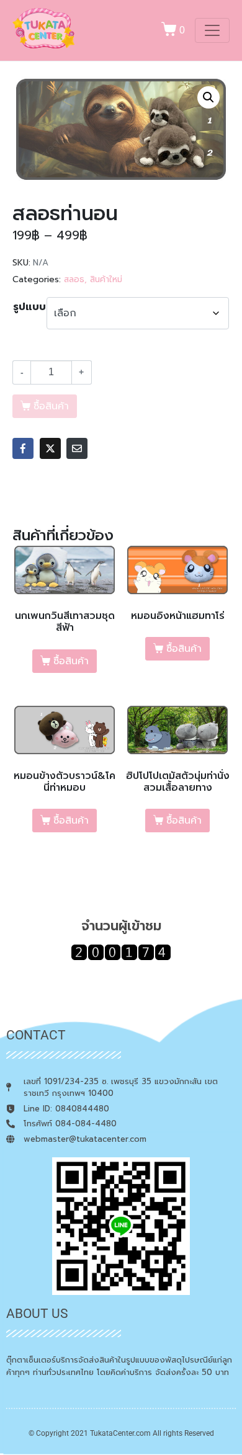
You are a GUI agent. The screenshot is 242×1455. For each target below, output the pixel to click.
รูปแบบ (29, 307)
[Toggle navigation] (212, 30)
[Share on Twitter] (50, 448)
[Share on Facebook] (23, 448)
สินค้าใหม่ (106, 279)
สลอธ (74, 279)
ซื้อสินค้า (71, 661)
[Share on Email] (76, 448)
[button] (208, 97)
